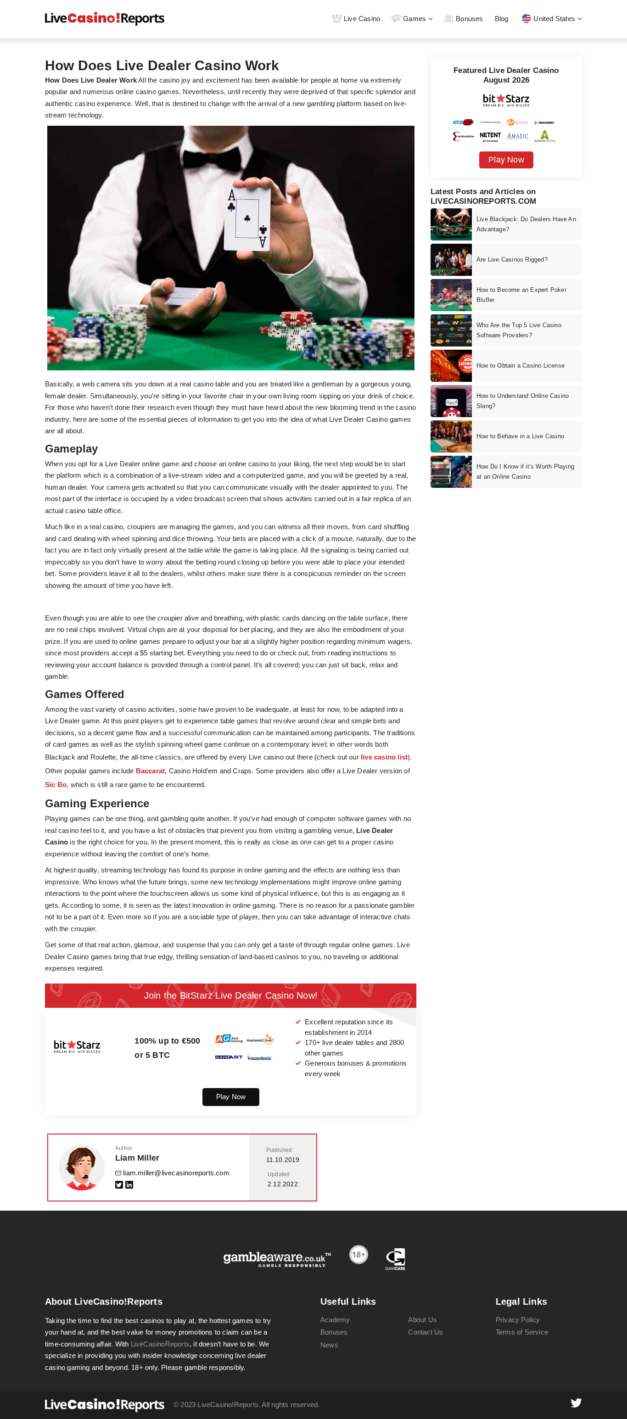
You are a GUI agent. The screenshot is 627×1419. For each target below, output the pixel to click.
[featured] (451, 224)
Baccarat (150, 771)
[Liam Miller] (82, 1167)
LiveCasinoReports (160, 1344)
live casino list (384, 757)
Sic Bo (56, 784)
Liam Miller (137, 1157)
